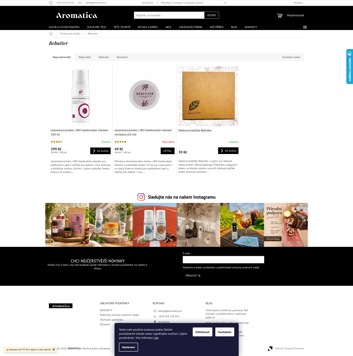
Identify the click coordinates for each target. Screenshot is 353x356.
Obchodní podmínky (111, 319)
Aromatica (164, 322)
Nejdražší (104, 57)
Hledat (211, 15)
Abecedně (122, 57)
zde (156, 338)
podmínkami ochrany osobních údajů (238, 267)
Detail (168, 151)
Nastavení (128, 347)
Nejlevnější (85, 57)
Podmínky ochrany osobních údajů (182, 2)
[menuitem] (64, 27)
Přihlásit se (193, 275)
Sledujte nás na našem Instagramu (182, 197)
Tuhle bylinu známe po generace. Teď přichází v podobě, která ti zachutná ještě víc (227, 314)
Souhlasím (224, 332)
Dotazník (105, 324)
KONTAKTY (147, 2)
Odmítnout (202, 332)
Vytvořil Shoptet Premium (289, 348)
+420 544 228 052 (169, 316)
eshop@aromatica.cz (170, 311)
